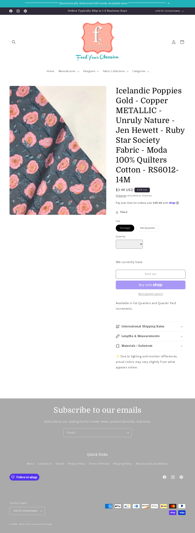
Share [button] (123, 212)
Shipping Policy (122, 463)
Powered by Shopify (42, 524)
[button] (14, 42)
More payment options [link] (150, 294)
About (30, 463)
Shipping (121, 195)
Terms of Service (99, 463)
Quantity (120, 236)
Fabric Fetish (25, 524)
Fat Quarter (149, 229)
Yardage (127, 229)
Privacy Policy (76, 463)
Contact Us (45, 463)
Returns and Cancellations (152, 463)
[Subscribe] (127, 432)
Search (60, 463)
